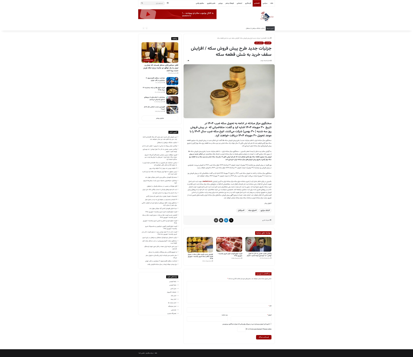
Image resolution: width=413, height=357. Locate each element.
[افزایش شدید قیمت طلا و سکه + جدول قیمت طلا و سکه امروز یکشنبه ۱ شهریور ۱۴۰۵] (200, 244)
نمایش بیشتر (160, 118)
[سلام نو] (267, 16)
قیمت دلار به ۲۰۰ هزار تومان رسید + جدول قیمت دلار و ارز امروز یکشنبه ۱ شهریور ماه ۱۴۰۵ (159, 233)
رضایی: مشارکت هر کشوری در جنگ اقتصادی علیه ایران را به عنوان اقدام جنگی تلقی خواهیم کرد (160, 164)
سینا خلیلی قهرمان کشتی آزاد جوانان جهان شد (163, 208)
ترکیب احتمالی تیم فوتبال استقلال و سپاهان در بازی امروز (159, 237)
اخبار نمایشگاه (172, 306)
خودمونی (173, 310)
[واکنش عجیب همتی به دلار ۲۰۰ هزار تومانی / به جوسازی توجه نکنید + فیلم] (258, 244)
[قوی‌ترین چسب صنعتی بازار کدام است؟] (172, 110)
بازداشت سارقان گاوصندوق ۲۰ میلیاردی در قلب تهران (155, 79)
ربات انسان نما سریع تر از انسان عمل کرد (165, 193)
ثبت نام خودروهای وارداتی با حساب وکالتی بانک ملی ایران (160, 189)
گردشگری (248, 3)
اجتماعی (239, 3)
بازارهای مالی (259, 43)
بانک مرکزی (265, 210)
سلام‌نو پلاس (200, 3)
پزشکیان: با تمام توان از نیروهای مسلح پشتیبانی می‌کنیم (154, 98)
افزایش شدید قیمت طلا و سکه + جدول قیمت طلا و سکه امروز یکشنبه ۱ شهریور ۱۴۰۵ (200, 256)
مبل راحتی (173, 289)
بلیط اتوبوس (172, 281)
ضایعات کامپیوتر (171, 292)
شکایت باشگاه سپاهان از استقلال (167, 142)
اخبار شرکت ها (172, 303)
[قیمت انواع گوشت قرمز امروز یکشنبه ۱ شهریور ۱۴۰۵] (229, 244)
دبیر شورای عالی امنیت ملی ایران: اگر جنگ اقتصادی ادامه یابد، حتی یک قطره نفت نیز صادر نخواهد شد (160, 138)
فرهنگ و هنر (229, 3)
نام (270, 306)
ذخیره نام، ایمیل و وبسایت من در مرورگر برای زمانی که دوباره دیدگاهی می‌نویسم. (246, 324)
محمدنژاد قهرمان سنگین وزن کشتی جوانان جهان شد (161, 177)
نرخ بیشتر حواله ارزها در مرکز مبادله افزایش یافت (162, 264)
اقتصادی (257, 3)
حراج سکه (251, 210)
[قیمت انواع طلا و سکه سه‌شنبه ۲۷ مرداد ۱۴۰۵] (172, 91)
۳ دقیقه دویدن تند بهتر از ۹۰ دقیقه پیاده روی (163, 168)
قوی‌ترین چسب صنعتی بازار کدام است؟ (154, 108)
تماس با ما (142, 353)
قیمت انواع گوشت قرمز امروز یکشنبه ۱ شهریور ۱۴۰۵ (230, 255)
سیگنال (240, 210)
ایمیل (269, 315)
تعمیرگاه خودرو (172, 313)
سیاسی (265, 3)
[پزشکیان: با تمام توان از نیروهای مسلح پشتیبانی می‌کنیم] (172, 100)
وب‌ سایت (224, 315)
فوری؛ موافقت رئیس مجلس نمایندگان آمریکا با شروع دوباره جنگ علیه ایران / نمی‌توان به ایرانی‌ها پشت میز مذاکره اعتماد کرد (161, 157)
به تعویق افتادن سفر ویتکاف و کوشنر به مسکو (162, 252)
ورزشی (220, 3)
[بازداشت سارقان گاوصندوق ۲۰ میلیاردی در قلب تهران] (172, 81)
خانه (271, 3)
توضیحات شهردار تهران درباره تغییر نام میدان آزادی (161, 196)
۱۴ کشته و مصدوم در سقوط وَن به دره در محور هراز (161, 199)
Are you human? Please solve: (261, 329)
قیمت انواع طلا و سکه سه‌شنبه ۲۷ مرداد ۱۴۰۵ (154, 89)
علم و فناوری (211, 3)
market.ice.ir (207, 181)
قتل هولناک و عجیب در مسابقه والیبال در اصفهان (162, 186)
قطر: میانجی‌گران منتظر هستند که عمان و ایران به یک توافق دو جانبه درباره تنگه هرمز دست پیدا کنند (160, 68)
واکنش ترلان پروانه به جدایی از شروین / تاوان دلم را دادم (159, 146)
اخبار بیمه (173, 299)
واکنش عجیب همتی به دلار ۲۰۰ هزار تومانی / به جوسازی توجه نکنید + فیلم (259, 254)
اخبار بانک (173, 296)
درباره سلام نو (150, 353)
